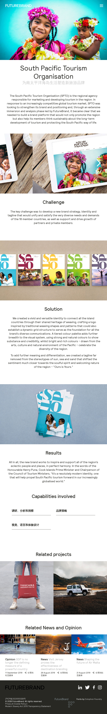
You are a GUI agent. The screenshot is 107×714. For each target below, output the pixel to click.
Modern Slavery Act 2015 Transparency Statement (28, 706)
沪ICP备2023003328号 (15, 698)
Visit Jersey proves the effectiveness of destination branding (54, 664)
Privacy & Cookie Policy (15, 704)
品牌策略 (61, 510)
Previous (6, 163)
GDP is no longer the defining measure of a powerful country (17, 664)
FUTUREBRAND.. (18, 5)
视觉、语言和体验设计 (25, 525)
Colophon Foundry (93, 699)
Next (103, 165)
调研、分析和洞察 (23, 510)
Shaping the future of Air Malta (88, 661)
